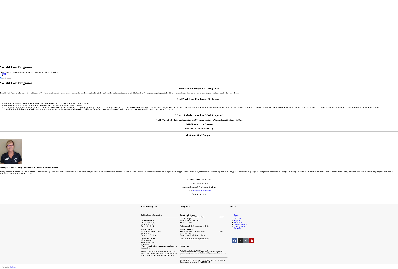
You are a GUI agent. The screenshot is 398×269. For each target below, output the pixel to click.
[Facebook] (234, 240)
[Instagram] (240, 240)
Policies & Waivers (240, 226)
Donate (236, 215)
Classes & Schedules (240, 224)
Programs (237, 220)
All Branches (6, 78)
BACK (3, 74)
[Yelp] (251, 240)
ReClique (13, 267)
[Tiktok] (246, 240)
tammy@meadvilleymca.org (201, 190)
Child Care (237, 219)
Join (235, 217)
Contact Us (237, 228)
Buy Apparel (238, 222)
